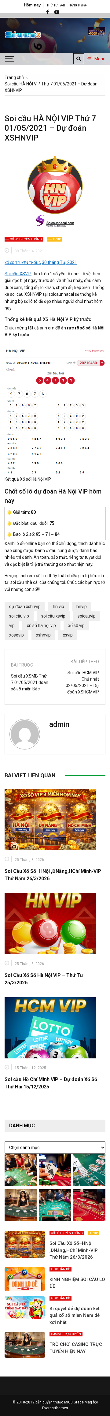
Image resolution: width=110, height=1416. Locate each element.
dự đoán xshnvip (25, 606)
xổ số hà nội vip (41, 625)
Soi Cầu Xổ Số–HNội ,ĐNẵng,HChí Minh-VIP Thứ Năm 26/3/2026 (74, 1250)
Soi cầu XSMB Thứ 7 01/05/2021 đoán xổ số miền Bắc (29, 682)
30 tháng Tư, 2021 (59, 262)
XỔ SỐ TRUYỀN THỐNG (26, 239)
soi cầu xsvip (53, 616)
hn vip (58, 606)
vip (12, 625)
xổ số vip (76, 625)
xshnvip (43, 635)
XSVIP (57, 239)
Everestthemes (55, 1408)
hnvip (81, 606)
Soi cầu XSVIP (18, 273)
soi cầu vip (19, 616)
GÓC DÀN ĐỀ (60, 1269)
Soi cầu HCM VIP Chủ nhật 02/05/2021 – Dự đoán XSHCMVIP (82, 682)
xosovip (16, 635)
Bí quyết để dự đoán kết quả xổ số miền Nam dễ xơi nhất (75, 1315)
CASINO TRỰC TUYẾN (66, 1334)
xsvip (68, 635)
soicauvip (87, 616)
